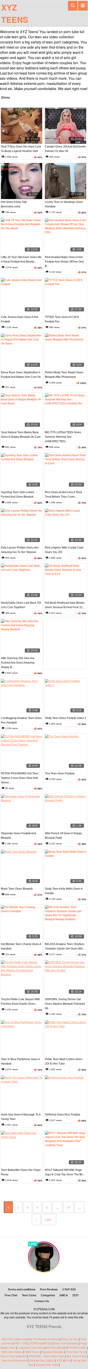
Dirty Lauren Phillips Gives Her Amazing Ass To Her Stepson (20, 550)
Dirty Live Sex (69, 1339)
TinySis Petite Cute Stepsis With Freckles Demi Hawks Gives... (20, 1001)
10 (68, 1207)
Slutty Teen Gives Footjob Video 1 (65, 718)
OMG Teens (32, 1352)
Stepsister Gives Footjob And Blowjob (18, 835)
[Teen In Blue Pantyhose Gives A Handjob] (21, 1038)
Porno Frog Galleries (13, 1356)
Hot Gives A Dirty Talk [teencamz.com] (14, 204)
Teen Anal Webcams (14, 1360)
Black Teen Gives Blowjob (17, 888)
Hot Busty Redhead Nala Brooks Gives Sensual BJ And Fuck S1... (65, 605)
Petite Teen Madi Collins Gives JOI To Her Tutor (63, 1061)
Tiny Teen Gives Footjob (59, 773)
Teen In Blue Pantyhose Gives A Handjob (20, 1061)
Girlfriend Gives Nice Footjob (62, 1114)
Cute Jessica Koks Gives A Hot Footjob (19, 319)
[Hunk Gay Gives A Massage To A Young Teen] (21, 1094)
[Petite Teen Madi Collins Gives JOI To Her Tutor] (65, 1038)
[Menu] (83, 6)
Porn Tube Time (75, 1352)
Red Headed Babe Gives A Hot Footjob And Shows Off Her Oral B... (64, 262)
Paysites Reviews (52, 1352)
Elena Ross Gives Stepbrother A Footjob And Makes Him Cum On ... (21, 377)
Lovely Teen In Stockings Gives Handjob (64, 204)
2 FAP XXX (69, 1289)
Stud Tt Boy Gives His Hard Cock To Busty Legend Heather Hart (21, 149)
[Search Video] (72, 6)
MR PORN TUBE (75, 1347)
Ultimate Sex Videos (41, 1360)
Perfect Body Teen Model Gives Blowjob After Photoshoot (64, 375)
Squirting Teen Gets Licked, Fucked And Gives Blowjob (18, 494)
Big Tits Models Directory (43, 1339)
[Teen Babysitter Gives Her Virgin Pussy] (21, 1149)
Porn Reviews (49, 1289)
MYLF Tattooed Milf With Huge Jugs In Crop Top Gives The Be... (65, 1172)
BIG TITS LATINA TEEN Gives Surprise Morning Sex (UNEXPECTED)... (63, 437)
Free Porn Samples (66, 1343)
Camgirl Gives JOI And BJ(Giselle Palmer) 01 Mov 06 (65, 149)
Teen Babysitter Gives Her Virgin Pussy (21, 1172)
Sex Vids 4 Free (76, 1356)
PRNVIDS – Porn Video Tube (46, 1356)
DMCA (64, 1295)
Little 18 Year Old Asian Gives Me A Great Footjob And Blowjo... (21, 259)
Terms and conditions (21, 1289)
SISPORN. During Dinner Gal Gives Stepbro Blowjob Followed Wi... (65, 1004)
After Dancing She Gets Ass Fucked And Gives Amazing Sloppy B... (18, 663)
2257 (75, 1295)
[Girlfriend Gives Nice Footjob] (65, 1094)
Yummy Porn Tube (47, 1365)
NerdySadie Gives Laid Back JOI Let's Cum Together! (21, 605)
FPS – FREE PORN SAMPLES (33, 1343)
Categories (48, 1295)
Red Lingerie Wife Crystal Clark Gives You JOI (64, 550)
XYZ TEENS (14, 13)
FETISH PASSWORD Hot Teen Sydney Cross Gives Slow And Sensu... (19, 778)
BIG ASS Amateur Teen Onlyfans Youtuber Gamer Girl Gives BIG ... (65, 946)
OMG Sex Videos (11, 1352)
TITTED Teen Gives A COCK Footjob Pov (62, 319)
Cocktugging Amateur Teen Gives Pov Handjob (21, 720)
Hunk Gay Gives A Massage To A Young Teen (20, 1117)
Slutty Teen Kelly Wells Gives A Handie (63, 891)
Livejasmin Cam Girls (31, 1347)
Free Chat (11, 1295)
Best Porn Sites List (14, 1339)
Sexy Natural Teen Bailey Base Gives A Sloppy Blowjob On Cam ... (21, 437)
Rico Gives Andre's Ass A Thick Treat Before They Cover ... (63, 494)
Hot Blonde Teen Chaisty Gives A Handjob (21, 946)
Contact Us (42, 1301)
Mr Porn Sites (54, 1347)
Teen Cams (29, 1295)
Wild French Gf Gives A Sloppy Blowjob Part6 (63, 835)
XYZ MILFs (63, 1360)
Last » (49, 1219)
